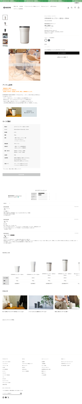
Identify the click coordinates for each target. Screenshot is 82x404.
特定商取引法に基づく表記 (46, 369)
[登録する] (21, 393)
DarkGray (49, 40)
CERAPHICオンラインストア (66, 363)
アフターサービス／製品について (32, 6)
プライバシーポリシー (45, 367)
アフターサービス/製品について (27, 363)
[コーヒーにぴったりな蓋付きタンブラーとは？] (41, 302)
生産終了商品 (5, 384)
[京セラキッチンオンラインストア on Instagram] (3, 397)
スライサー (4, 373)
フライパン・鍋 (5, 365)
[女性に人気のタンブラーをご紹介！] (67, 302)
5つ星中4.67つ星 (18, 195)
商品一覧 (16, 6)
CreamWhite (46, 40)
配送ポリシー (44, 371)
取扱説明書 (21, 174)
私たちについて (45, 6)
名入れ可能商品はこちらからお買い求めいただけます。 (55, 49)
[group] (41, 1)
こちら (25, 163)
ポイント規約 (44, 365)
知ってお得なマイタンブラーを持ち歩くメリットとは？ (13, 311)
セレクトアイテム (5, 380)
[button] (47, 23)
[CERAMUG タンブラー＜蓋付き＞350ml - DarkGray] (5, 346)
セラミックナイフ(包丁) (6, 361)
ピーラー (4, 371)
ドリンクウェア (5, 363)
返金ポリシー (44, 373)
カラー (49, 37)
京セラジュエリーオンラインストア (67, 361)
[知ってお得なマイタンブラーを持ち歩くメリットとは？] (15, 302)
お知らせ (23, 367)
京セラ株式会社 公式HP (65, 365)
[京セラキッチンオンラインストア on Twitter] (8, 397)
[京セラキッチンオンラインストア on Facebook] (6, 397)
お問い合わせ (53, 6)
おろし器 (4, 378)
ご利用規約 (43, 363)
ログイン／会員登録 (18, 8)
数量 (46, 44)
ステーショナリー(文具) (6, 382)
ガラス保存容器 (5, 369)
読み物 (21, 6)
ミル (3, 376)
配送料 (46, 30)
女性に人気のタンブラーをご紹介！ (61, 311)
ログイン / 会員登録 (25, 371)
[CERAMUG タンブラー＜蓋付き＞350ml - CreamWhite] (3, 346)
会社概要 (43, 361)
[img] (6, 206)
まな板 (4, 367)
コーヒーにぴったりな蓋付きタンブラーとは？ (38, 311)
